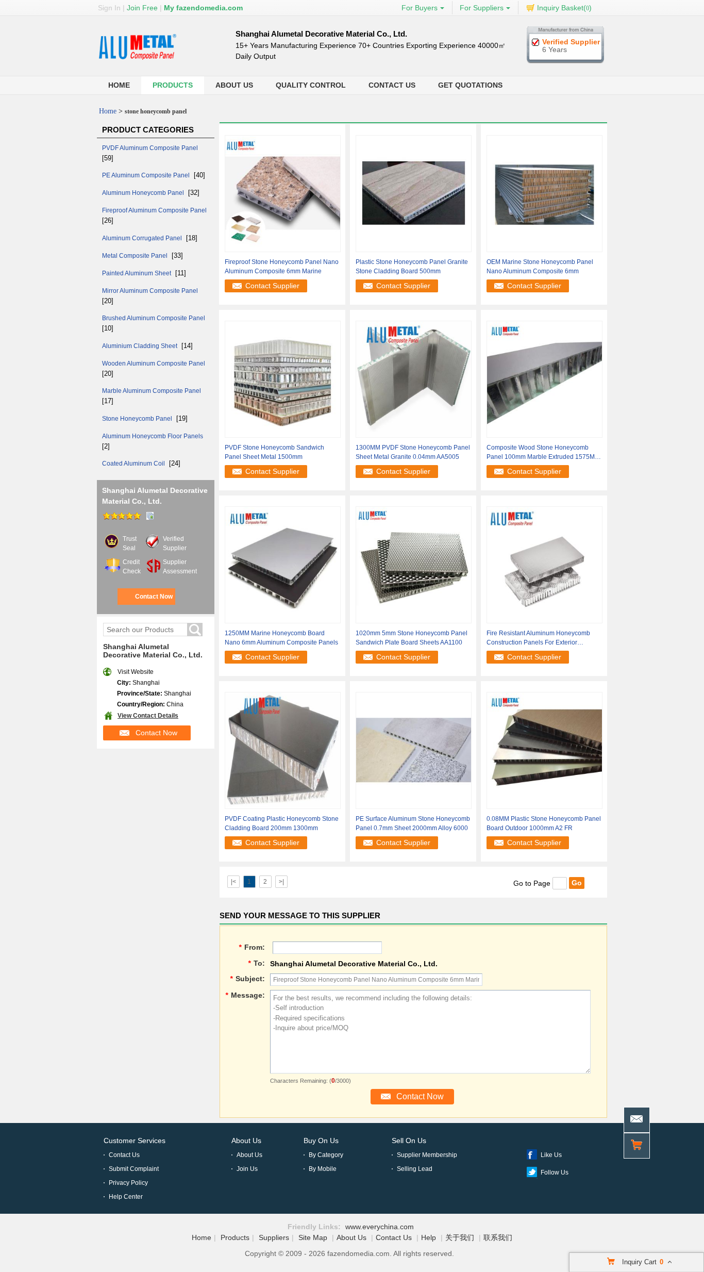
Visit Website (136, 671)
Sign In (109, 8)
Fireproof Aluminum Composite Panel (154, 210)
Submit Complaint (134, 1168)
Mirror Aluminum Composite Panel (150, 290)
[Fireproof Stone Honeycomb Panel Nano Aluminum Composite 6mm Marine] (282, 192)
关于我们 (459, 1237)
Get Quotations (470, 85)
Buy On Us (321, 1140)
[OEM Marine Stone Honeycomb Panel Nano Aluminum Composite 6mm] (544, 192)
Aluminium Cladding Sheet (140, 346)
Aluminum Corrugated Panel (142, 238)
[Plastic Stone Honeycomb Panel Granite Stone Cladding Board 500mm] (413, 192)
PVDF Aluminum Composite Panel (150, 148)
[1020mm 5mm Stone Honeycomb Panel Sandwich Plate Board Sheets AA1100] (413, 564)
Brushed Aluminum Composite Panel (153, 318)
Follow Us (554, 1172)
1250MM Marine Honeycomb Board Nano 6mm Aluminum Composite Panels (281, 638)
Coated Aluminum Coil (134, 463)
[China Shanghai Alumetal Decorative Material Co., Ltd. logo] (137, 60)
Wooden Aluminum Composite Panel (153, 363)
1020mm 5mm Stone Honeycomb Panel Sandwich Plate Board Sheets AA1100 (411, 638)
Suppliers (274, 1237)
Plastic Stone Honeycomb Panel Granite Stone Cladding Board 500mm (412, 266)
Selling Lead (414, 1168)
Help (428, 1237)
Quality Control (311, 85)
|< (233, 881)
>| (281, 881)
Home (119, 85)
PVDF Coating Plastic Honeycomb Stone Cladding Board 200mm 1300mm (282, 823)
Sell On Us (409, 1140)
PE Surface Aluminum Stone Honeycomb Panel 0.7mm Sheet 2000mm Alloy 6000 (413, 823)
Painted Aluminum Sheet (137, 273)
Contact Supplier (272, 286)
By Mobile (323, 1168)
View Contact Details (148, 715)
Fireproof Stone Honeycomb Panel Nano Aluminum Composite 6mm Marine (282, 266)
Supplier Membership (427, 1155)
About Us (234, 85)
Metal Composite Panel (135, 255)
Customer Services (134, 1140)
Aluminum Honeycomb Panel (144, 192)
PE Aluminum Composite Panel (146, 175)
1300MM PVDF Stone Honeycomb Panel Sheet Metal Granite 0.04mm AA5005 (413, 452)
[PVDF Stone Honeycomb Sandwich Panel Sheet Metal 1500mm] (282, 378)
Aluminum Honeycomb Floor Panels (152, 436)
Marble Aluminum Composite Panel (151, 390)
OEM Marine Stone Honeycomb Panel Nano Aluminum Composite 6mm (540, 266)
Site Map (312, 1237)
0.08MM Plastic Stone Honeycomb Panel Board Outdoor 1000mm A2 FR (544, 823)
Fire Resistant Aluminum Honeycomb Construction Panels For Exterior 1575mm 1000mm (538, 638)
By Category (326, 1155)
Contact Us (391, 85)
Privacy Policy (128, 1182)
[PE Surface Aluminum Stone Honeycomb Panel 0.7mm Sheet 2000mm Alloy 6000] (413, 749)
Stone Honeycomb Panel (138, 418)
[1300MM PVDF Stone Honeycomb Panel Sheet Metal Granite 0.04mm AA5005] (413, 378)
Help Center (126, 1196)
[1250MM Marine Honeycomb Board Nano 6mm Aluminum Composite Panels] (282, 564)
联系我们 (497, 1237)
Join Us (247, 1168)
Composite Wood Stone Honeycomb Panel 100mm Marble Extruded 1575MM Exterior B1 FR (543, 452)
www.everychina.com (379, 1227)
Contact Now (154, 596)
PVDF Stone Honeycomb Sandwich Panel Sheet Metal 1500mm (274, 452)
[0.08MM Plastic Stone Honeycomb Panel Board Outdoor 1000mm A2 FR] (544, 749)
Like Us (551, 1155)
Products (173, 85)
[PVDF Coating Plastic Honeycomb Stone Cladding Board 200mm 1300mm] (282, 749)
